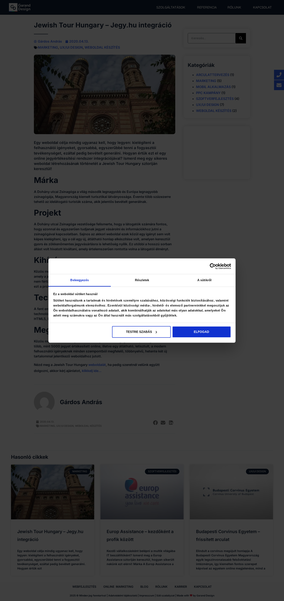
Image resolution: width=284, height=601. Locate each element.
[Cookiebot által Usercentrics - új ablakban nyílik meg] (213, 266)
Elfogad (201, 332)
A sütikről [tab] (204, 280)
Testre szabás (139, 332)
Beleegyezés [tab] (79, 280)
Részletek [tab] (142, 280)
